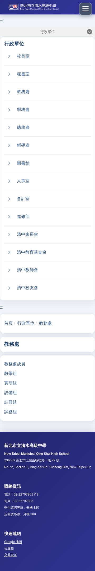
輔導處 (23, 145)
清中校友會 (27, 288)
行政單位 (25, 323)
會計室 (23, 198)
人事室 (23, 181)
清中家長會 (27, 234)
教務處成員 (14, 364)
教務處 (23, 91)
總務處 (23, 127)
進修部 (23, 216)
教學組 (10, 373)
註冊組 (10, 402)
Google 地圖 (13, 542)
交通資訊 (10, 555)
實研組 (10, 383)
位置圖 (9, 548)
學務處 (23, 109)
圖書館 (23, 163)
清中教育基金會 (31, 252)
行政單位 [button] (47, 32)
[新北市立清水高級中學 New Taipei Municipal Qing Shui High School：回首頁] (40, 7)
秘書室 (23, 74)
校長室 (23, 56)
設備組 (10, 392)
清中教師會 (27, 270)
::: (1, 21)
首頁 (8, 323)
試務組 (10, 412)
